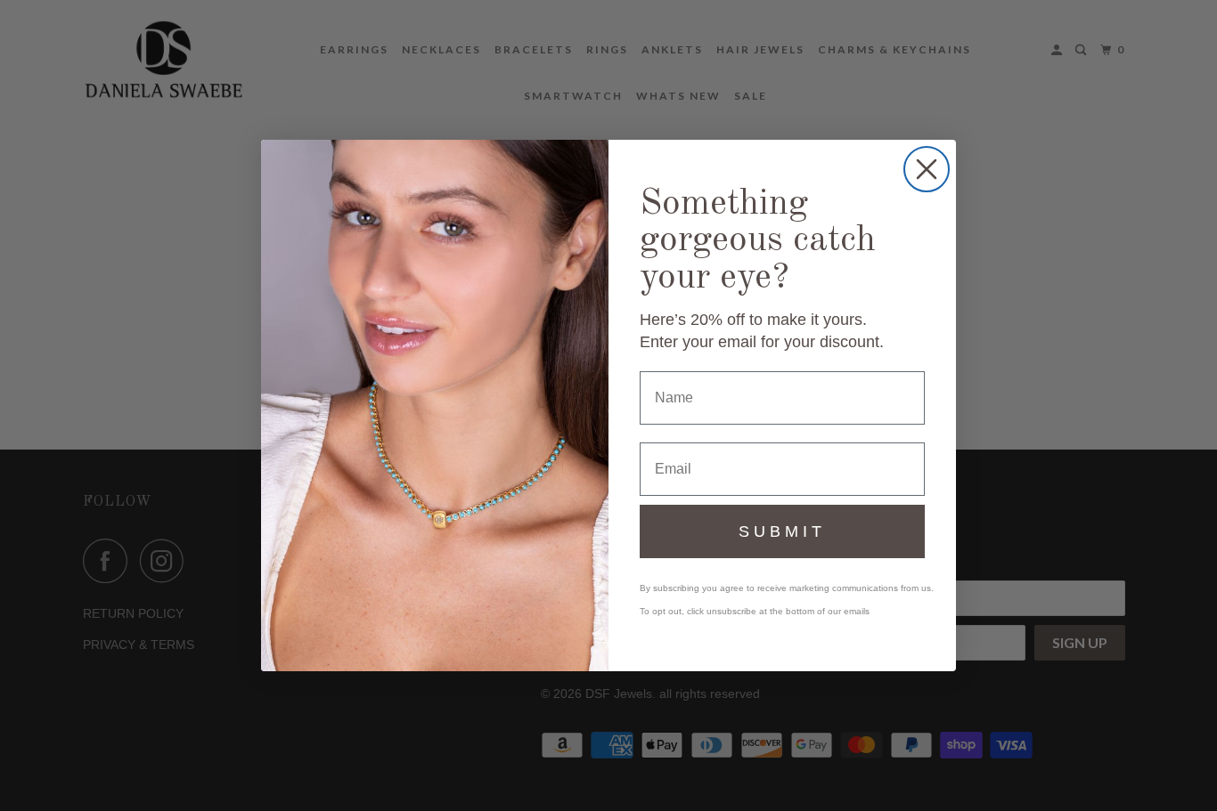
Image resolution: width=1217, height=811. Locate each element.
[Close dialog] (926, 169)
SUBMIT (782, 531)
